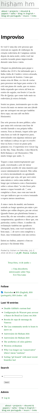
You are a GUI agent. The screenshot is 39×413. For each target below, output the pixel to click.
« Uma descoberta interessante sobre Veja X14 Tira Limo (19, 272)
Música (26, 253)
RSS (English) (22, 292)
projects (14, 11)
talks (13, 13)
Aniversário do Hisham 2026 (17, 333)
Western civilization (13, 346)
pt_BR (19, 253)
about (4, 11)
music (26, 16)
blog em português (11, 16)
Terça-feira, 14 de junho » (19, 262)
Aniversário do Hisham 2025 (17, 337)
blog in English (25, 13)
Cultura (33, 253)
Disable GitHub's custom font (17, 308)
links (34, 16)
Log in (7, 398)
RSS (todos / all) (19, 295)
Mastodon (7, 292)
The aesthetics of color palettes (18, 341)
